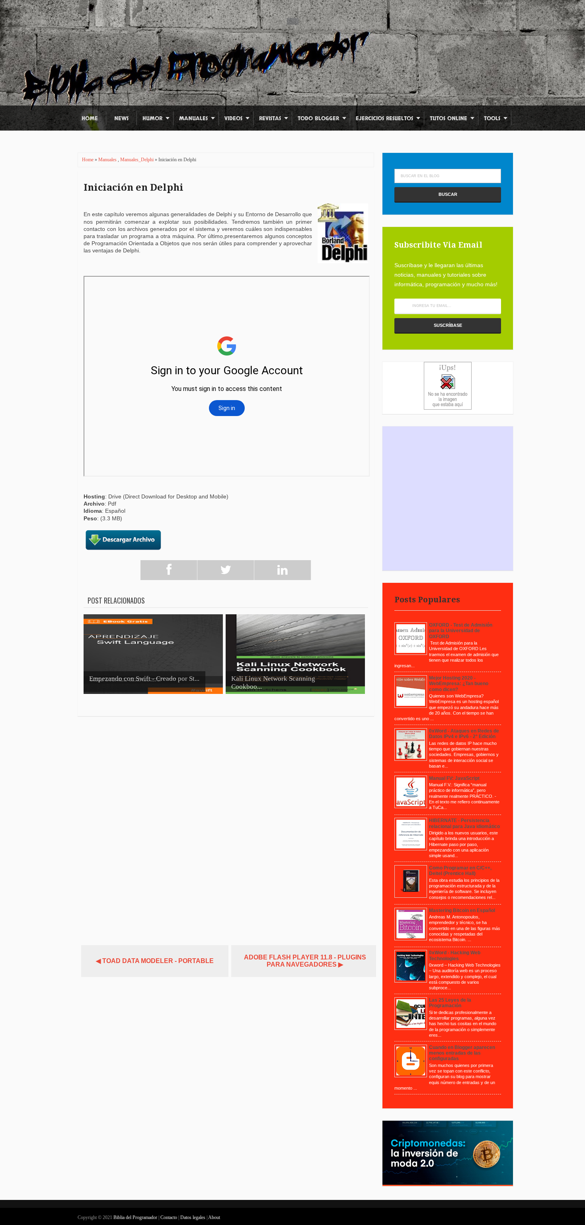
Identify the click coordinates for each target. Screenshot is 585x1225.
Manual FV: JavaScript (454, 778)
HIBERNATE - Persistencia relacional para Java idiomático (464, 823)
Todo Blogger (318, 118)
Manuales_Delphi (137, 159)
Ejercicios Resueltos (384, 118)
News (121, 118)
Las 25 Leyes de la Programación (450, 1002)
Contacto (169, 1217)
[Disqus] (226, 827)
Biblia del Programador (135, 1217)
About (214, 1217)
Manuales (193, 118)
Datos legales (193, 1217)
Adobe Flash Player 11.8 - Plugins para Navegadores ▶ (305, 961)
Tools (492, 118)
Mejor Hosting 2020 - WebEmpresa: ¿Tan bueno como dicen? (458, 683)
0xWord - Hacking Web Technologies (454, 955)
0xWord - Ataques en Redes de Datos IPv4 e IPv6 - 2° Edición (464, 733)
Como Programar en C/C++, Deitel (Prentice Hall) (460, 870)
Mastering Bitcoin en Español (462, 910)
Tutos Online (448, 118)
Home (90, 118)
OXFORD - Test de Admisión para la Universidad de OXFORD (460, 630)
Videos (233, 118)
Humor (152, 118)
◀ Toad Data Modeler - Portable (155, 960)
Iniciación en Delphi (133, 187)
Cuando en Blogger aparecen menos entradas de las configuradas (462, 1053)
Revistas (270, 118)
